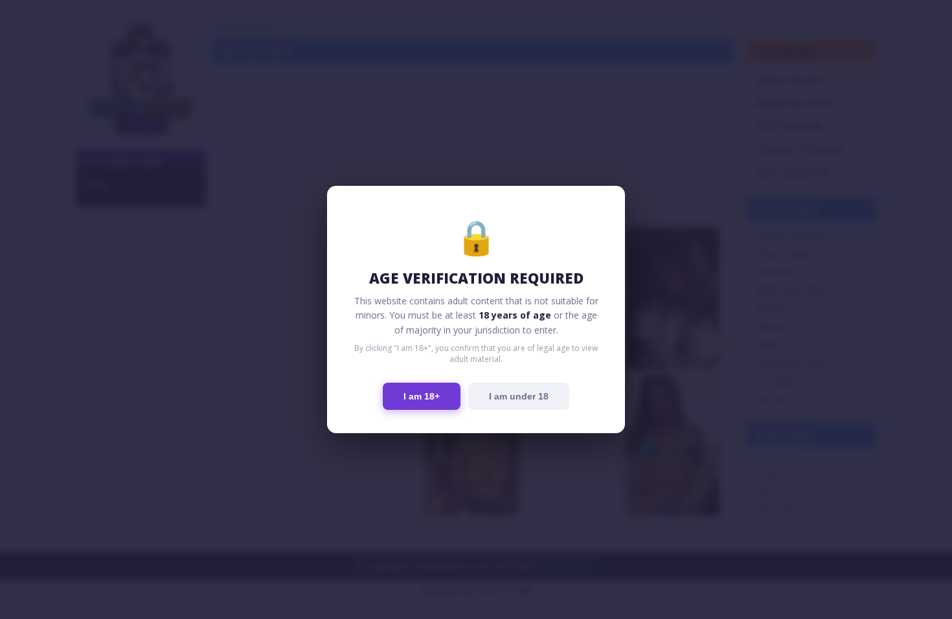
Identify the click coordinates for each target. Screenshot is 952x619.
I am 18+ (421, 396)
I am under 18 (519, 396)
